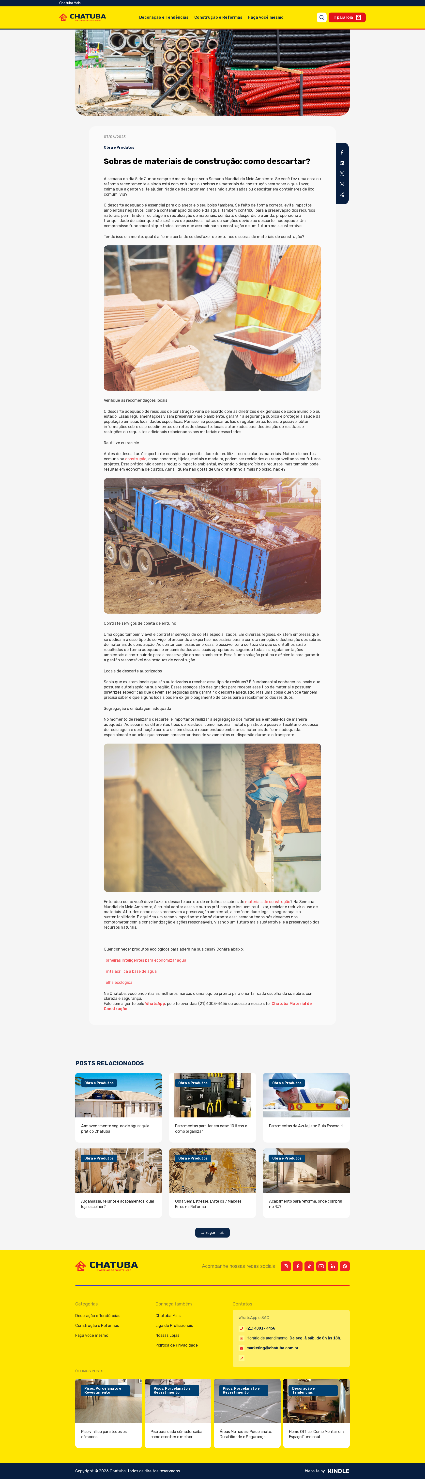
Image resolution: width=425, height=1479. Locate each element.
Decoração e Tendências (163, 17)
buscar (322, 17)
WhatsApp (155, 1003)
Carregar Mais (212, 1232)
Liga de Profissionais (174, 1325)
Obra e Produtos (119, 147)
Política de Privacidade (176, 1345)
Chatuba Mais (70, 3)
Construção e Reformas (218, 17)
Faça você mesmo (266, 17)
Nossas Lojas (167, 1335)
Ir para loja (343, 17)
